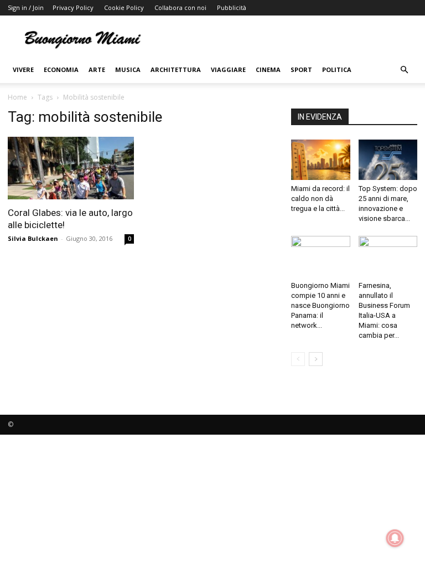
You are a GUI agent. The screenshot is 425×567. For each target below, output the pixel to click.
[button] (404, 70)
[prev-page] (298, 359)
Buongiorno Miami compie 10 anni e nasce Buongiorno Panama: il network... (320, 305)
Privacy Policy (73, 7)
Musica (128, 69)
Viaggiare (228, 69)
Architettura (176, 69)
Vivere (23, 69)
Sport (301, 69)
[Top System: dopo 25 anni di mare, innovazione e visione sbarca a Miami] (388, 160)
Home (17, 97)
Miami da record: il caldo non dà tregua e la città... (320, 198)
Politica (336, 69)
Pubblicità (231, 7)
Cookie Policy (124, 7)
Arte (97, 69)
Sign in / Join (26, 7)
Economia (61, 69)
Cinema (268, 69)
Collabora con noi (180, 7)
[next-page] (316, 359)
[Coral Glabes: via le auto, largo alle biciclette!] (71, 168)
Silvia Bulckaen (33, 238)
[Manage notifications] (395, 538)
